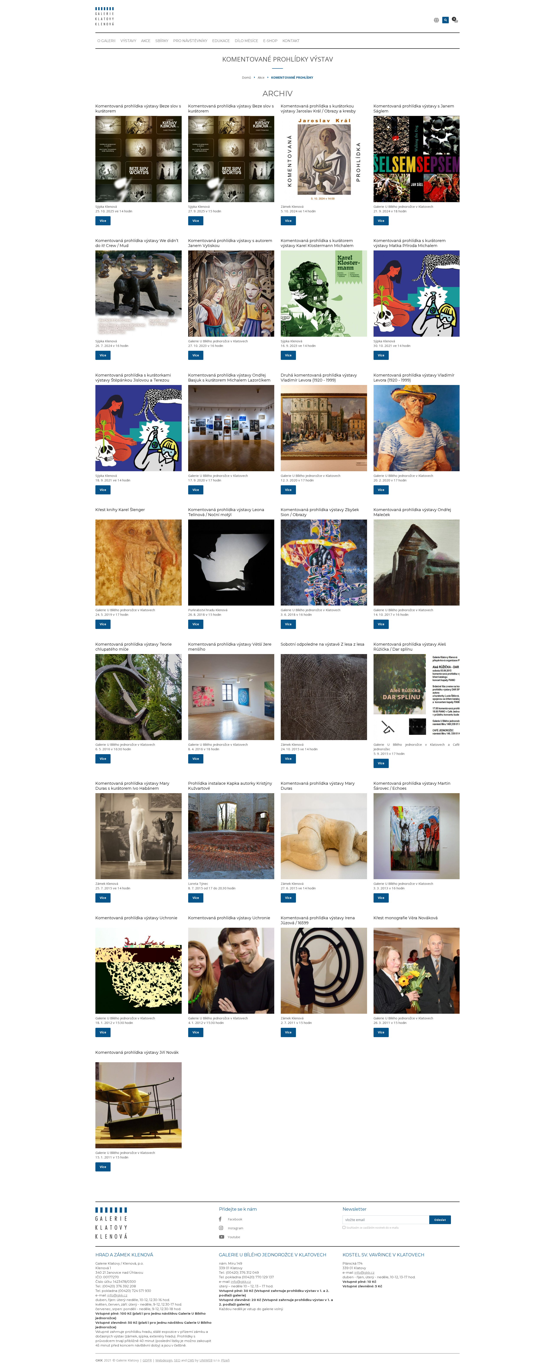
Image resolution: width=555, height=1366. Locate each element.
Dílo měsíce (246, 41)
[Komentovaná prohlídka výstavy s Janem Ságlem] (417, 159)
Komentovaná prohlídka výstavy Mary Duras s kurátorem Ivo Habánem (132, 786)
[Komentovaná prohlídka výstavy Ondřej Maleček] (417, 563)
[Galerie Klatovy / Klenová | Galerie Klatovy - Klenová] (104, 16)
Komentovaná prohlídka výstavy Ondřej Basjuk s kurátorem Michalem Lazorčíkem (229, 378)
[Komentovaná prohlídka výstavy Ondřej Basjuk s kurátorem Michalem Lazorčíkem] (231, 428)
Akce (145, 41)
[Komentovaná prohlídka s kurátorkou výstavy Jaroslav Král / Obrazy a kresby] (324, 159)
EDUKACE (221, 41)
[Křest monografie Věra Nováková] (417, 971)
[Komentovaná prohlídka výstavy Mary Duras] (324, 836)
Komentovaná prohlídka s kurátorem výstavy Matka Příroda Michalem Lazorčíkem (410, 245)
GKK (99, 1360)
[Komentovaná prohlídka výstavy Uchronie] (138, 971)
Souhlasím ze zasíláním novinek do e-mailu (372, 1228)
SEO (177, 1360)
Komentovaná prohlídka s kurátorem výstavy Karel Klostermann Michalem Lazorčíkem (317, 245)
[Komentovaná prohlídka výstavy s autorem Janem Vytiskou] (231, 293)
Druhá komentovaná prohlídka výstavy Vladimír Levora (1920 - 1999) (319, 378)
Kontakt (291, 41)
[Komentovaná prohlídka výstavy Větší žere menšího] (231, 697)
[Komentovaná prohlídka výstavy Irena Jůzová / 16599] (324, 971)
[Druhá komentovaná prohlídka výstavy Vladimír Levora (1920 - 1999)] (324, 428)
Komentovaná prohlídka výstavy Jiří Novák (137, 1052)
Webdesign (163, 1360)
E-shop (270, 41)
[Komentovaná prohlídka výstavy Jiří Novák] (138, 1105)
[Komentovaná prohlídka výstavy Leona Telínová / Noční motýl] (231, 563)
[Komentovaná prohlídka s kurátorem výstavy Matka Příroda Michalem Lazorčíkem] (417, 293)
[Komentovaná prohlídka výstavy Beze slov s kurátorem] (138, 159)
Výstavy (128, 41)
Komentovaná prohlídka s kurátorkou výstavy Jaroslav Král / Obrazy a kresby (318, 109)
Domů (246, 77)
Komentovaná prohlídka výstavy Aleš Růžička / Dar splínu (410, 647)
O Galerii (106, 41)
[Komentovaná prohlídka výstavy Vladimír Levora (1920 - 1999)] (417, 428)
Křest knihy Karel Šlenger (120, 509)
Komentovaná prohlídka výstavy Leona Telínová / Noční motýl (226, 512)
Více (103, 221)
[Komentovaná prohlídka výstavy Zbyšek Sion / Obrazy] (324, 563)
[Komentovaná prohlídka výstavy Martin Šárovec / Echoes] (417, 836)
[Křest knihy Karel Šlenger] (138, 563)
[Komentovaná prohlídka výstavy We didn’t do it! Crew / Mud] (138, 293)
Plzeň (225, 1360)
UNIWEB (205, 1360)
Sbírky (161, 41)
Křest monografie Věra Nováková (406, 918)
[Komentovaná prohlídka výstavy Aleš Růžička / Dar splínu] (417, 697)
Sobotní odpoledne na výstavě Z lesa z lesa (322, 644)
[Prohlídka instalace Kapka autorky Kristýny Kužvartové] (231, 836)
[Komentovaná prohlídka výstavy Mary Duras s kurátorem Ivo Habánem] (138, 836)
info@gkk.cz (117, 1295)
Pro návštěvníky (190, 41)
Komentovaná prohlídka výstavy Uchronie (136, 918)
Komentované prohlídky (292, 77)
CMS (191, 1360)
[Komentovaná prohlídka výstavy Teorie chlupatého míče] (138, 697)
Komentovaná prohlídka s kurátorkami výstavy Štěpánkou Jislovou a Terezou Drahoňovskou (133, 380)
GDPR (147, 1360)
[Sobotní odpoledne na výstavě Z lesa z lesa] (324, 697)
